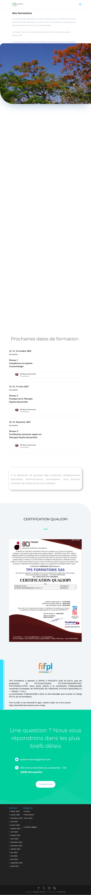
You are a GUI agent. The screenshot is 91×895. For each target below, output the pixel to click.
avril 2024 (14, 832)
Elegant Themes (39, 892)
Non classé (28, 818)
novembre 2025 (16, 818)
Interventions (29, 815)
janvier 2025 (15, 825)
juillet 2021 (15, 866)
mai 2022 (14, 856)
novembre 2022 (16, 846)
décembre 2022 (16, 842)
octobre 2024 (15, 828)
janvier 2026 (15, 815)
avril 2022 (14, 859)
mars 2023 (14, 839)
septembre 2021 (17, 863)
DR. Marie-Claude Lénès (28, 374)
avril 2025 (14, 822)
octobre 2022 (15, 849)
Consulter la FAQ (45, 784)
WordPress (61, 892)
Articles (27, 811)
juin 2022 (14, 852)
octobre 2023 (15, 835)
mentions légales (30, 827)
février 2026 (15, 811)
